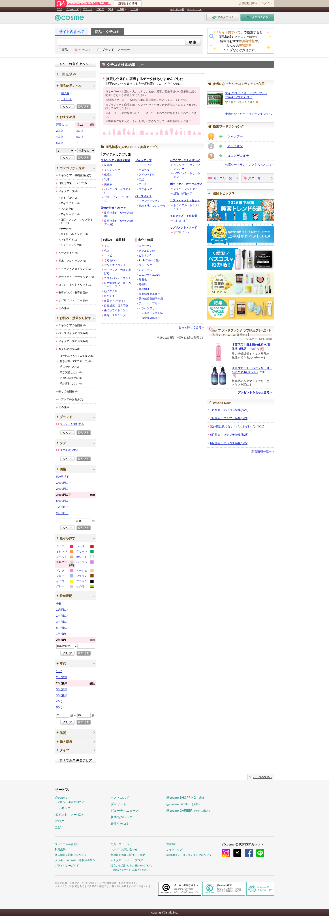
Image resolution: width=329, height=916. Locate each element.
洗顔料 (108, 165)
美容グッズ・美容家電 (183, 215)
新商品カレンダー (123, 817)
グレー (64, 587)
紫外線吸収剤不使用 (151, 298)
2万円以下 (62, 513)
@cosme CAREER (188, 810)
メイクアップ (143, 160)
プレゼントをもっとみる (254, 392)
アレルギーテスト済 (151, 313)
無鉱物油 (144, 289)
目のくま (109, 296)
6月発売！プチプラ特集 (229, 434)
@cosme (71, 800)
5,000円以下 (63, 500)
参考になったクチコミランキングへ (248, 114)
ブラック (84, 582)
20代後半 (75, 683)
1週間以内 (62, 609)
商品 (65, 49)
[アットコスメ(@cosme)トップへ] (69, 19)
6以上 (59, 142)
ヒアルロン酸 (147, 250)
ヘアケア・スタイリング (185, 160)
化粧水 (108, 174)
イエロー (64, 582)
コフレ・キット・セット (185, 200)
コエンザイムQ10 (149, 274)
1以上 (85, 124)
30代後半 (61, 695)
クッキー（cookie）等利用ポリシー (76, 860)
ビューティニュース (125, 810)
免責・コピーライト (123, 844)
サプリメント (181, 232)
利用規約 (60, 849)
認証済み (75, 74)
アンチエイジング (115, 265)
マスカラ (144, 170)
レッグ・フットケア (185, 188)
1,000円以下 (63, 482)
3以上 (79, 130)
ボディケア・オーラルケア (186, 183)
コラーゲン (145, 245)
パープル (84, 562)
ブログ (100, 9)
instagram (226, 853)
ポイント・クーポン (69, 814)
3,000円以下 (75, 494)
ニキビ (108, 255)
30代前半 (61, 689)
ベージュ (84, 571)
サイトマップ (174, 849)
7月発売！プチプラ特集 (229, 418)
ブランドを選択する (72, 424)
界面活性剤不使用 (149, 294)
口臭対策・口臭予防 (116, 305)
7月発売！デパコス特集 (229, 410)
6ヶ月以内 (62, 627)
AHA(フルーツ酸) (149, 260)
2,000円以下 (63, 488)
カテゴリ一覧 (177, 9)
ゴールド (64, 557)
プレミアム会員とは (67, 844)
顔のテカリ (111, 291)
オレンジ (64, 552)
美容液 (108, 184)
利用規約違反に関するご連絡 (128, 854)
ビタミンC (145, 255)
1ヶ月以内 (62, 615)
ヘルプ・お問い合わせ (124, 849)
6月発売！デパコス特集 (229, 443)
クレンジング (112, 170)
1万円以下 (62, 506)
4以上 (59, 136)
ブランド (87, 9)
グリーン (84, 552)
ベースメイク (143, 196)
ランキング (72, 9)
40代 (59, 701)
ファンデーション (149, 200)
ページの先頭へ (262, 777)
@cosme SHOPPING (186, 797)
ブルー (64, 576)
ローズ (64, 547)
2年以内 (75, 639)
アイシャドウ (147, 174)
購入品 (65, 93)
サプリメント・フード (183, 227)
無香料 (143, 284)
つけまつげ (180, 220)
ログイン (266, 3)
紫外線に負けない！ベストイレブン (237, 426)
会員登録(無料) (248, 3)
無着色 (143, 279)
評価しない (63, 124)
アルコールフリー (149, 303)
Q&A (110, 9)
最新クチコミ (120, 823)
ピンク (64, 571)
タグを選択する (69, 450)
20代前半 (61, 677)
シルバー (65, 564)
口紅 (141, 179)
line (260, 853)
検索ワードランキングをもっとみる (248, 164)
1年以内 (61, 633)
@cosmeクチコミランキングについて (189, 854)
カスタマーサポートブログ (127, 860)
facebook (249, 853)
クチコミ (85, 49)
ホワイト (84, 557)
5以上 (79, 136)
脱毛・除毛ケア (182, 193)
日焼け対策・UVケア (113, 207)
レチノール (145, 269)
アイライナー (147, 165)
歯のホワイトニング (116, 310)
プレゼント (118, 804)
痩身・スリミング (115, 315)
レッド (84, 547)
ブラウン (84, 576)
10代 (59, 671)
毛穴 (106, 250)
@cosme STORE (183, 804)
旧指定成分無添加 (149, 318)
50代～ (60, 707)
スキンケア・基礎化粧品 (115, 160)
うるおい (109, 260)
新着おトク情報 (127, 3)
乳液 (106, 179)
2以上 (59, 130)
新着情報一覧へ (261, 451)
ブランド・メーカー (116, 49)
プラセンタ (145, 265)
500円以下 (62, 476)
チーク (143, 184)
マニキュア (145, 189)
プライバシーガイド (67, 865)
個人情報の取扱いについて (71, 854)
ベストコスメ (194, 9)
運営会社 (171, 844)
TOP (59, 9)
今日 (59, 603)
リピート (66, 99)
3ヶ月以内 (62, 621)
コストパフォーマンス (117, 278)
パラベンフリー (148, 308)
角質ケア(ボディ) (114, 300)
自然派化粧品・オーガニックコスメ (117, 284)
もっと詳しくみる (190, 327)
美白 (106, 245)
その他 (84, 587)
